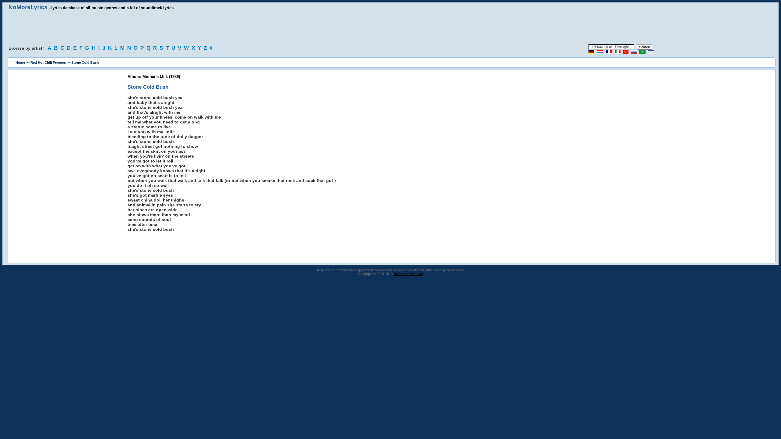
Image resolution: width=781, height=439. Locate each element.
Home (20, 62)
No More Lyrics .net (408, 274)
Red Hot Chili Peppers (48, 62)
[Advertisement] (390, 27)
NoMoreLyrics (28, 7)
